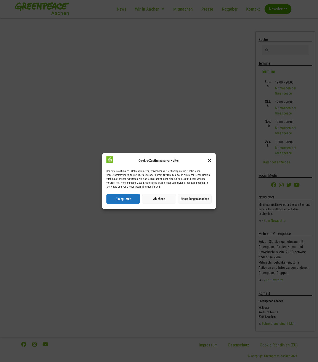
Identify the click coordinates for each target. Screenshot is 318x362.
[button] (209, 160)
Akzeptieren (123, 199)
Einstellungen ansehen (194, 199)
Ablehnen (159, 199)
